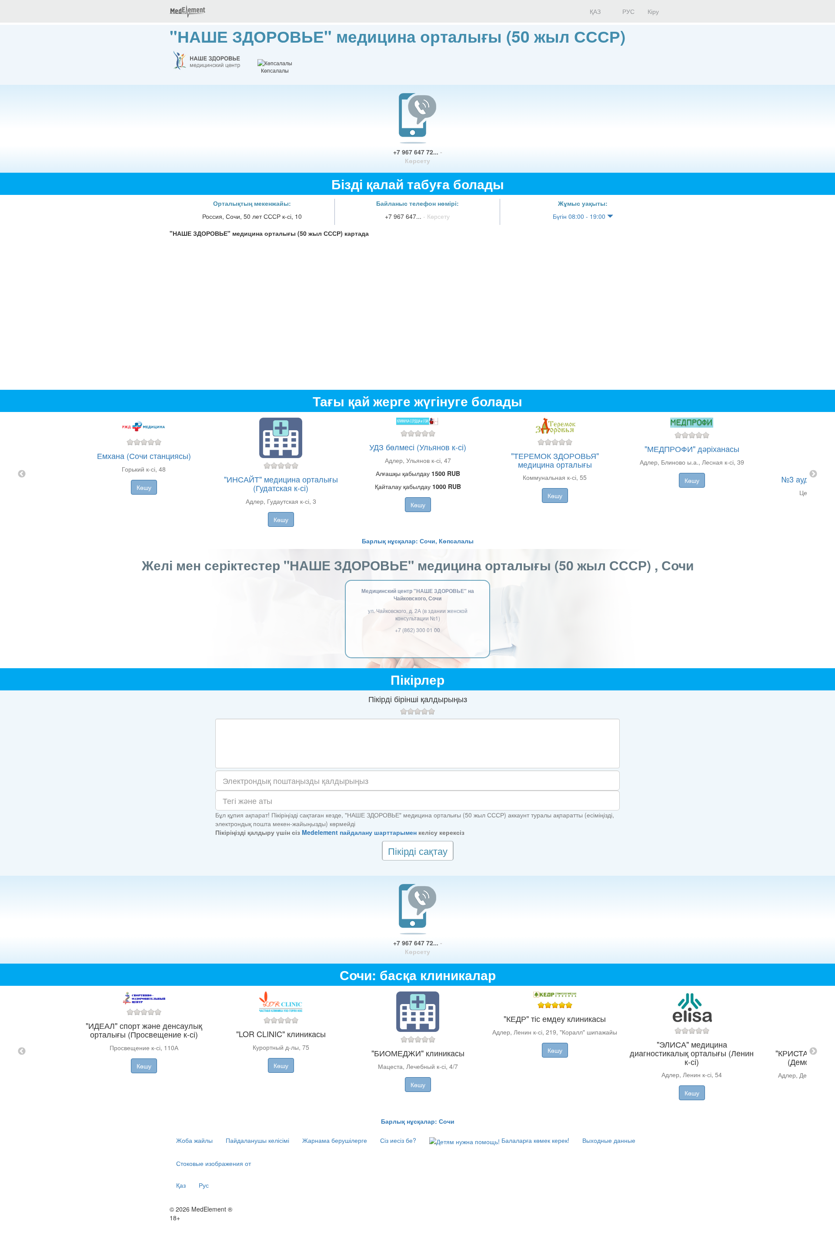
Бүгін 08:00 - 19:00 (580, 216)
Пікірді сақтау (418, 850)
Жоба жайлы (194, 1140)
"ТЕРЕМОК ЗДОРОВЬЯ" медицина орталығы (555, 460)
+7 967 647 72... (417, 156)
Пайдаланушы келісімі (257, 1140)
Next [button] (813, 474)
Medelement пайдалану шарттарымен (359, 832)
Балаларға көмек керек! (534, 1140)
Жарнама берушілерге (334, 1140)
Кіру (653, 11)
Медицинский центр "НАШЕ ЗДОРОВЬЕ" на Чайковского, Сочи (417, 594)
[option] (417, 474)
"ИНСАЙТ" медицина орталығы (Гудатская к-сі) (281, 483)
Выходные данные (608, 1140)
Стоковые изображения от (213, 1163)
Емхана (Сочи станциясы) (144, 455)
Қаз (181, 1185)
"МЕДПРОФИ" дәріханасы (692, 448)
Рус (204, 1185)
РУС (628, 11)
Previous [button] (21, 474)
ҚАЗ (594, 11)
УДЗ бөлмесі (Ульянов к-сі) (417, 446)
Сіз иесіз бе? (398, 1140)
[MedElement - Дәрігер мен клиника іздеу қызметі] (187, 11)
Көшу (144, 487)
